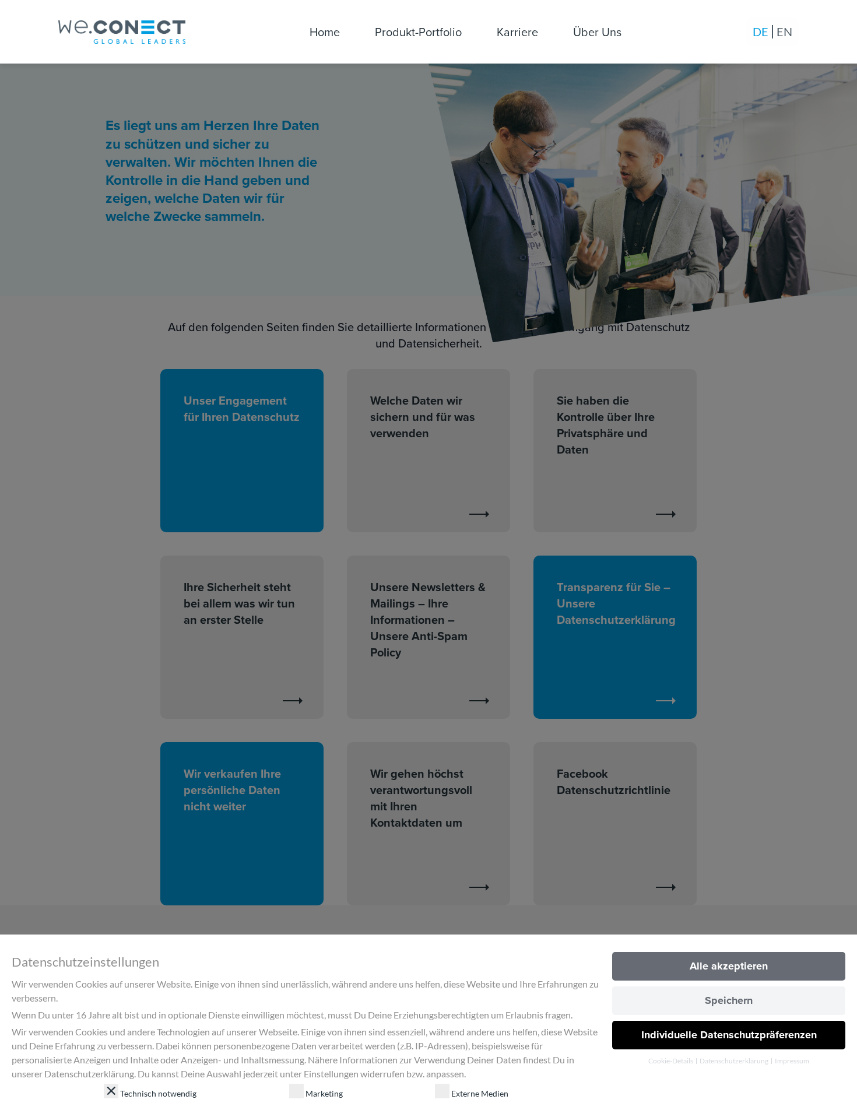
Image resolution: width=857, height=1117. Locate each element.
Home (325, 31)
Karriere (517, 31)
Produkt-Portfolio (418, 31)
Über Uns (597, 31)
